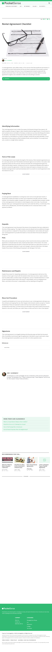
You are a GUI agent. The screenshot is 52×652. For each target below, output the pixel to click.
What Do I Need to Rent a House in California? (7, 466)
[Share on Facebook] (43, 19)
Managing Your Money (11, 6)
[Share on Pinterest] (47, 19)
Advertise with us (19, 623)
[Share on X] (45, 19)
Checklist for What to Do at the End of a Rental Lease (19, 466)
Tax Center (42, 6)
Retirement (27, 6)
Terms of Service (5, 640)
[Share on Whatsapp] (49, 19)
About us (17, 620)
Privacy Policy (13, 640)
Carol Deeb (41, 469)
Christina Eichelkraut (29, 469)
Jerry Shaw (17, 469)
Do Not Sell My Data (18, 643)
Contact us (17, 621)
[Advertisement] (26, 115)
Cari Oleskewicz (8, 60)
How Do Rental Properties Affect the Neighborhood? (16, 429)
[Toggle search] (49, 3)
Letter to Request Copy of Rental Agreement (44, 466)
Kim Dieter (4, 469)
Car (20, 6)
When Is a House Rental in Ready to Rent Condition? (15, 421)
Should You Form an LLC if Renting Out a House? (15, 424)
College (35, 6)
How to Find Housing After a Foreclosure (13, 427)
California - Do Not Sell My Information (27, 640)
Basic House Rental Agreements (32, 465)
